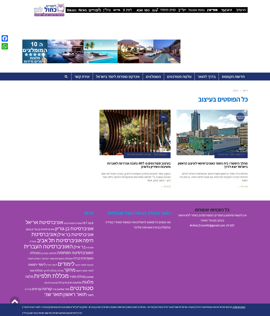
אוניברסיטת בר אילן (75, 234)
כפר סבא (33, 312)
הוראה (53, 253)
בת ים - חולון (88, 307)
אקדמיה (89, 247)
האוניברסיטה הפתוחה (75, 252)
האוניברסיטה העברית (48, 246)
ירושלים (37, 258)
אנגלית (33, 241)
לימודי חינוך (80, 264)
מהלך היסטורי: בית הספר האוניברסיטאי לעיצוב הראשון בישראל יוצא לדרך (213, 165)
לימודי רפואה (37, 264)
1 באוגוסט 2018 (161, 154)
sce (90, 222)
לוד (80, 312)
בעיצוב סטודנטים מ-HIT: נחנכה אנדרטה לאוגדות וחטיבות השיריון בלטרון (139, 165)
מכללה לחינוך (50, 270)
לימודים (66, 263)
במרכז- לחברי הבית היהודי (35, 307)
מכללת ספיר (77, 276)
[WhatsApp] (5, 46)
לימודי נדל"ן (51, 265)
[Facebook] (5, 38)
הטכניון (44, 253)
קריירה (28, 289)
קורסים (36, 289)
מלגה (29, 276)
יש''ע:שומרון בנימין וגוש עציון (62, 307)
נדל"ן (24, 312)
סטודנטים (81, 287)
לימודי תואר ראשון (84, 270)
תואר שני (53, 294)
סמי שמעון (63, 289)
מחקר (70, 269)
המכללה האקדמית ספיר (61, 258)
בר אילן (80, 246)
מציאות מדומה (51, 282)
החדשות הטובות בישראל (114, 307)
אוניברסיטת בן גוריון (74, 228)
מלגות (87, 282)
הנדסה (45, 258)
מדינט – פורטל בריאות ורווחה (140, 307)
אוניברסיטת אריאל (44, 222)
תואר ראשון (75, 294)
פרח (54, 289)
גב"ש (79, 307)
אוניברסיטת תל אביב (59, 240)
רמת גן (98, 307)
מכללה (60, 270)
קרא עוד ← (243, 186)
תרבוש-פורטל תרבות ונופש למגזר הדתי (214, 307)
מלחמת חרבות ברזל (70, 282)
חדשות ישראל (44, 312)
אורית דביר (222, 154)
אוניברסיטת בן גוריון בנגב (40, 229)
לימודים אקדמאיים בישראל (65, 312)
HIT (85, 223)
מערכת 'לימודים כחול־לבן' (139, 154)
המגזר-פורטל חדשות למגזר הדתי (178, 307)
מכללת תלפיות (51, 275)
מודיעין (158, 307)
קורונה (47, 288)
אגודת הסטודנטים (73, 223)
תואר (90, 295)
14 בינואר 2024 (237, 154)
